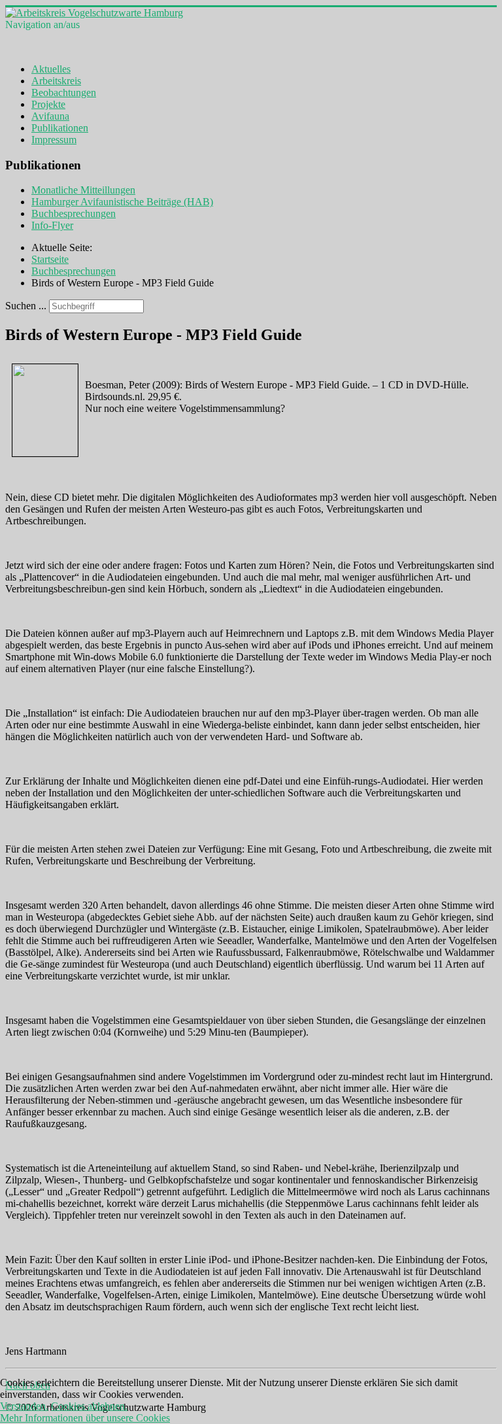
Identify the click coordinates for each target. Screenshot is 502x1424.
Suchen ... (25, 305)
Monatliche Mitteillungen (83, 189)
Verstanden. (24, 1406)
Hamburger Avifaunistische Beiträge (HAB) (122, 201)
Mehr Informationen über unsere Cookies (85, 1417)
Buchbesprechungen (73, 213)
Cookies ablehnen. (89, 1406)
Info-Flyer (52, 225)
